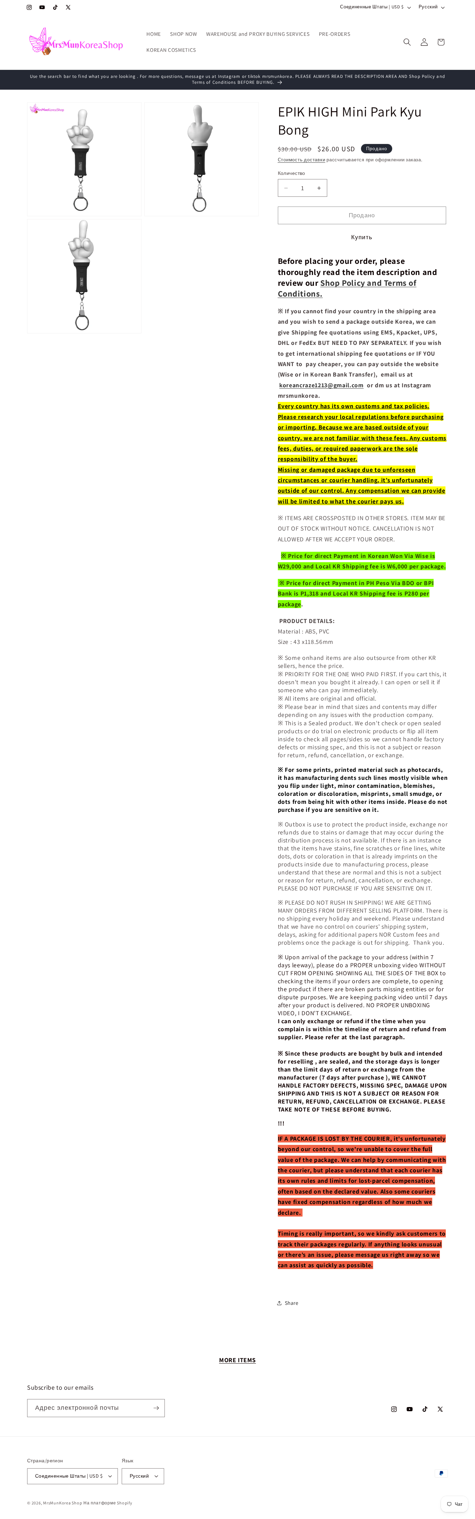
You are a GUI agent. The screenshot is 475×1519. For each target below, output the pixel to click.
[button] (407, 42)
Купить (362, 237)
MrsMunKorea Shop (62, 1502)
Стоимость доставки (301, 160)
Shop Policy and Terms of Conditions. (347, 288)
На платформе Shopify (107, 1502)
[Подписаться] (156, 1408)
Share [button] (292, 1302)
